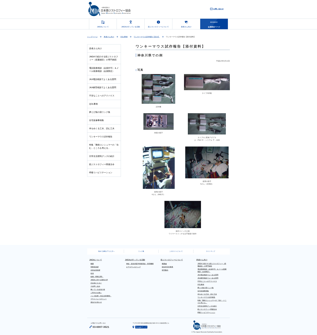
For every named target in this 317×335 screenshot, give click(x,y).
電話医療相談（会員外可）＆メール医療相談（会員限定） (104, 69)
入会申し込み (95, 286)
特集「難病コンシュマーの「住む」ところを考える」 (104, 146)
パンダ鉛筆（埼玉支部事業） (101, 296)
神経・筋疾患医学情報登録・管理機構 (140, 264)
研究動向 (165, 270)
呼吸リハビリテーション (100, 172)
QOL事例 (124, 37)
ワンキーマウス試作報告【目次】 (147, 37)
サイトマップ (210, 251)
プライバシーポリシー (99, 299)
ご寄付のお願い (96, 293)
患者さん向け (186, 27)
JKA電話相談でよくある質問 (102, 79)
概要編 (164, 264)
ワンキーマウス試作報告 (100, 136)
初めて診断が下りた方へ (106, 251)
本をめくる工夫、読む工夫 (101, 128)
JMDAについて (103, 27)
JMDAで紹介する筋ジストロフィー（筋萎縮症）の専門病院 (103, 58)
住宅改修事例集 (96, 120)
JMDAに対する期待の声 (99, 280)
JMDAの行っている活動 (130, 27)
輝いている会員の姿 (98, 289)
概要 (92, 264)
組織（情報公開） (97, 277)
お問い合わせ (218, 9)
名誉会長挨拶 (95, 270)
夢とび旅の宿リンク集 (99, 112)
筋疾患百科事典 (167, 267)
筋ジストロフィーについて (158, 27)
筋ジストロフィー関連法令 (101, 164)
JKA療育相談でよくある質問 (102, 87)
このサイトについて (176, 251)
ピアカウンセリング (133, 267)
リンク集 (141, 251)
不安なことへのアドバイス (101, 95)
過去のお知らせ (96, 302)
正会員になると (96, 283)
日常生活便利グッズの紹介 (101, 156)
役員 (92, 273)
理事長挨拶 (95, 267)
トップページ (92, 37)
